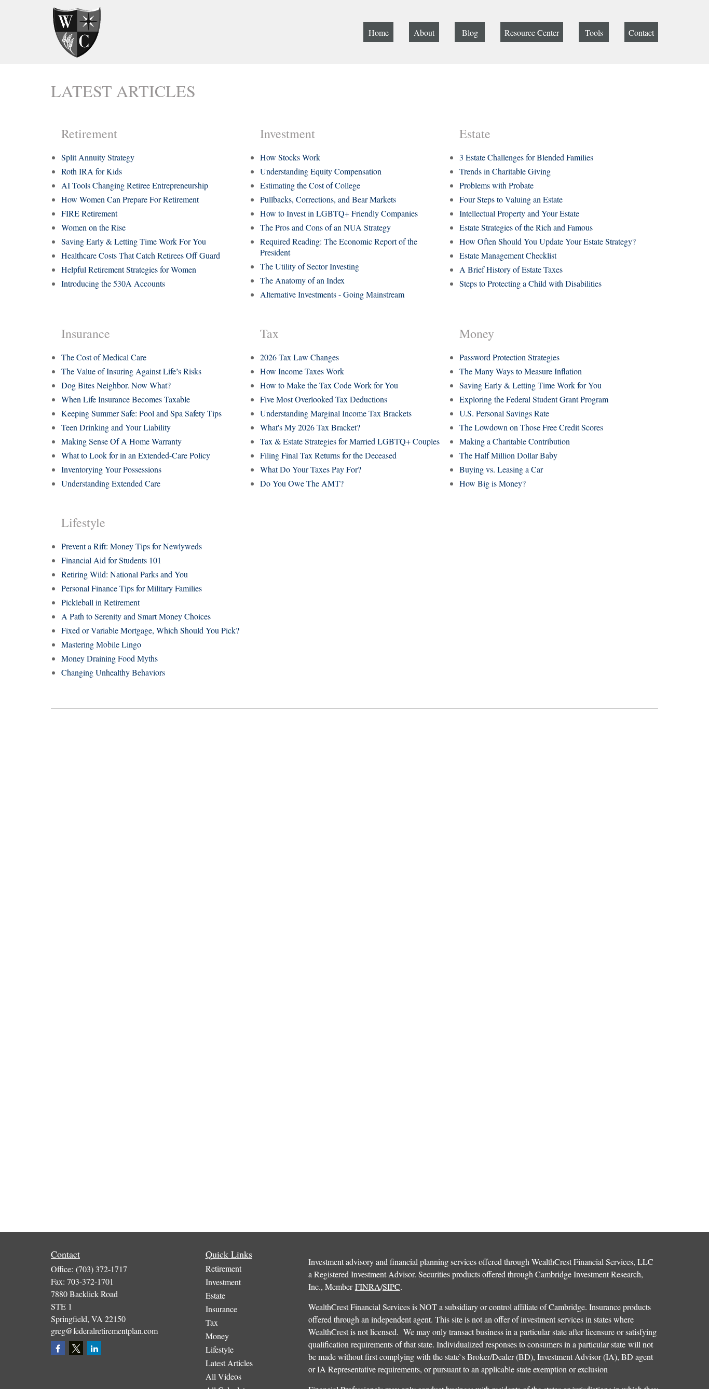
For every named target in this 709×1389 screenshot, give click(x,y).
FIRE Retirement (89, 213)
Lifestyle (220, 1349)
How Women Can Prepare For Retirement (130, 199)
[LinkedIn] (94, 1348)
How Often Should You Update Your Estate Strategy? (547, 241)
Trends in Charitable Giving (505, 171)
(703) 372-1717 (101, 1268)
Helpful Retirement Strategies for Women (128, 269)
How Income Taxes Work (302, 371)
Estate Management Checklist (507, 255)
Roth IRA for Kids (91, 171)
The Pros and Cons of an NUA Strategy (325, 227)
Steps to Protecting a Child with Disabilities (530, 283)
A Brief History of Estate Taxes (511, 269)
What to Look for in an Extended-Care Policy (135, 455)
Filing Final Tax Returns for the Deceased (328, 455)
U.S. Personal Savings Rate (504, 413)
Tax (212, 1322)
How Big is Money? (492, 483)
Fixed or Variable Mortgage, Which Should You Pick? (150, 630)
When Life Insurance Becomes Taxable (125, 399)
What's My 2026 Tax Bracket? (310, 427)
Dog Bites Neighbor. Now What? (116, 385)
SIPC (391, 1286)
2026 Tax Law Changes (299, 357)
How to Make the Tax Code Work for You (329, 385)
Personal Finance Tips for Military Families (131, 588)
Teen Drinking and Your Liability (116, 427)
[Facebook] (58, 1348)
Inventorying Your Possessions (111, 469)
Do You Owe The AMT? (302, 483)
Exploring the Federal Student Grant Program (533, 399)
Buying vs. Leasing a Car (501, 469)
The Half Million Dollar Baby (508, 455)
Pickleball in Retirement (100, 602)
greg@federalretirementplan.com (104, 1330)
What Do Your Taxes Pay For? (310, 469)
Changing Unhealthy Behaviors (113, 672)
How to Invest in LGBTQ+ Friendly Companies (339, 213)
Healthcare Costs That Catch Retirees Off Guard (140, 255)
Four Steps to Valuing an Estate (511, 199)
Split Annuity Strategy (97, 157)
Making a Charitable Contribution (514, 441)
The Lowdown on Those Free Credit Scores (531, 427)
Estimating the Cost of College (310, 185)
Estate (215, 1295)
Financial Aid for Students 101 (111, 560)
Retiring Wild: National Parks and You (124, 574)
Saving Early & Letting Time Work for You (530, 385)
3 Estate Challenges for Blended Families (526, 157)
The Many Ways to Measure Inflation (520, 371)
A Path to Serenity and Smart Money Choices (136, 616)
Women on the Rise (93, 227)
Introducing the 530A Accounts (113, 283)
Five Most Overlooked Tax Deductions (323, 399)
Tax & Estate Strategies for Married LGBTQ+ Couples (350, 441)
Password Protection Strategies (509, 357)
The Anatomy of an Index (302, 280)
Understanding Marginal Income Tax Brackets (336, 413)
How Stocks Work (290, 157)
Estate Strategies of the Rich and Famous (526, 227)
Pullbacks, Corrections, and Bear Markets (328, 199)
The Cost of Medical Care (103, 357)
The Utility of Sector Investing (309, 266)
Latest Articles (229, 1362)
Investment (223, 1281)
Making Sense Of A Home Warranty (121, 441)
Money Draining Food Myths (109, 658)
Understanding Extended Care (110, 483)
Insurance (221, 1308)
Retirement (223, 1268)
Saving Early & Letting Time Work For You (133, 241)
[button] (378, 32)
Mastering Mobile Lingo (101, 644)
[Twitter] (76, 1348)
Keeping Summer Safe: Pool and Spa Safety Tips (141, 413)
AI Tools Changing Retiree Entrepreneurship (134, 185)
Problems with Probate (496, 185)
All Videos (223, 1376)
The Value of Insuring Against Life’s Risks (131, 371)
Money (217, 1335)
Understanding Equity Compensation (320, 171)
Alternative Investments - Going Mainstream (332, 294)
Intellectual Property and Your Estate (519, 213)
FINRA (367, 1286)
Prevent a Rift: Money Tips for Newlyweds (131, 546)
